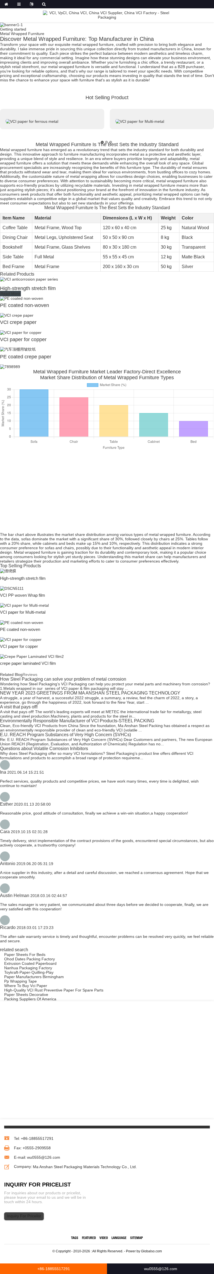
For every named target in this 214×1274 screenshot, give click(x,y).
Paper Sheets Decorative (26, 994)
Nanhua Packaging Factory (28, 968)
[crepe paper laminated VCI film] (32, 656)
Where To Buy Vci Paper (25, 985)
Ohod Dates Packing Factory (29, 959)
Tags (74, 1238)
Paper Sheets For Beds (24, 954)
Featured (89, 1238)
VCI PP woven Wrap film (22, 595)
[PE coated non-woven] (21, 298)
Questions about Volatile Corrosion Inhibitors (44, 748)
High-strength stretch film (28, 288)
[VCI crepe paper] (16, 315)
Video (103, 1238)
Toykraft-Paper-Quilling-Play (29, 972)
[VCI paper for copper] (21, 332)
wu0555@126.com (43, 1157)
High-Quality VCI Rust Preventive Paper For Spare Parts (53, 990)
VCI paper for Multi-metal (22, 612)
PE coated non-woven (24, 305)
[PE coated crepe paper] (18, 349)
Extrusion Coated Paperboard (30, 963)
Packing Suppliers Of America (30, 999)
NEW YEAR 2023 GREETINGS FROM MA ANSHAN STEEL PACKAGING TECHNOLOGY (90, 693)
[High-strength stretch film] (29, 279)
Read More (10, 293)
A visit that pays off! (19, 707)
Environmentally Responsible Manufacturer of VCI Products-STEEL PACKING (77, 720)
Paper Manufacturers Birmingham (34, 977)
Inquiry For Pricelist (24, 1216)
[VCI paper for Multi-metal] (24, 605)
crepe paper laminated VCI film (28, 663)
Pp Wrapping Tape (20, 981)
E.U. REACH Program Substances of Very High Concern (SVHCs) (65, 734)
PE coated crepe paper (25, 356)
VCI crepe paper (18, 322)
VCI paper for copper (23, 339)
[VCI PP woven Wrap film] (12, 588)
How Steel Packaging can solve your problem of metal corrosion (63, 679)
